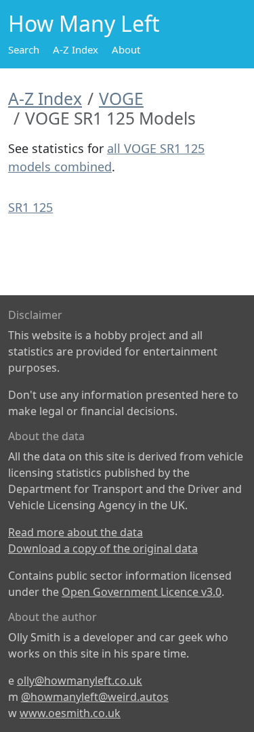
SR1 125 (30, 207)
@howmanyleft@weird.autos (95, 696)
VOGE (121, 98)
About (126, 49)
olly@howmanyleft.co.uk (79, 680)
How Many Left (84, 23)
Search (23, 49)
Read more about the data (75, 532)
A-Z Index (75, 49)
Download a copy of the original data (103, 548)
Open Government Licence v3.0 (141, 591)
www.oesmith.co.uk (70, 713)
